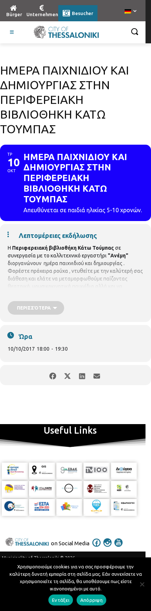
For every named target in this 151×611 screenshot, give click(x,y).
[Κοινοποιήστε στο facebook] (52, 375)
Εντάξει (60, 600)
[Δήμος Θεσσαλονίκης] (66, 32)
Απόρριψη (91, 600)
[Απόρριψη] (142, 584)
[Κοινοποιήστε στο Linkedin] (82, 375)
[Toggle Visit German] (12, 32)
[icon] (96, 547)
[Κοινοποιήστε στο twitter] (67, 375)
